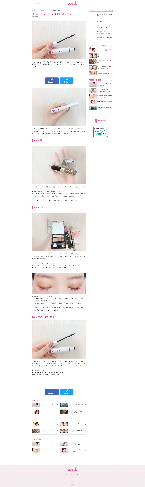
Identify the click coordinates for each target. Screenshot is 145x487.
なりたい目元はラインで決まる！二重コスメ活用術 (75, 450)
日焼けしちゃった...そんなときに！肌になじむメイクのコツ (75, 411)
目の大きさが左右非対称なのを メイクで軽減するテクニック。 (76, 431)
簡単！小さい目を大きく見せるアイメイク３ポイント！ (48, 424)
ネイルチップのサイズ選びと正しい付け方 (48, 431)
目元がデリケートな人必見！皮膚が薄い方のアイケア (48, 450)
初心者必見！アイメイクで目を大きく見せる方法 (104, 38)
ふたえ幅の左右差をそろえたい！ (104, 73)
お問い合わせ (72, 478)
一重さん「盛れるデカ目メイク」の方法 (75, 424)
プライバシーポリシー (72, 480)
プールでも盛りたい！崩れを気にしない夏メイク (75, 405)
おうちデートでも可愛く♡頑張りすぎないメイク (48, 405)
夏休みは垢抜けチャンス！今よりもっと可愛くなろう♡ (48, 411)
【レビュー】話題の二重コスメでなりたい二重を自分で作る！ (75, 443)
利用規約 (72, 481)
